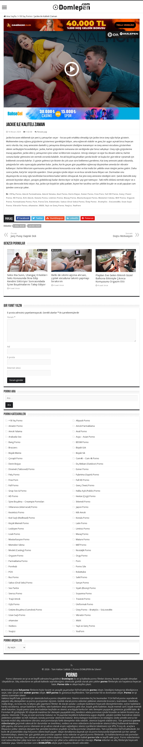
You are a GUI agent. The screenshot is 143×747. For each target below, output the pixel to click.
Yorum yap (42, 132)
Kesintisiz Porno (16, 512)
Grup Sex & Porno (18, 491)
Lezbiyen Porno (16, 528)
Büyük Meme (15, 453)
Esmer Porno (87, 194)
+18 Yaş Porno (25, 16)
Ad (8, 346)
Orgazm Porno (16, 555)
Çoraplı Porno (15, 458)
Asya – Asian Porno (85, 436)
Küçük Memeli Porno (19, 523)
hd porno (24, 690)
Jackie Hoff (34, 226)
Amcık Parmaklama (31, 194)
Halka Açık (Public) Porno (88, 491)
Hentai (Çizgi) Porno (86, 496)
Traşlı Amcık (14, 599)
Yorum (11, 317)
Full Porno (13, 485)
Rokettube (54, 202)
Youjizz (68, 205)
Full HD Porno (111, 194)
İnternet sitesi (14, 368)
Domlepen (67, 678)
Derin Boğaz (74, 194)
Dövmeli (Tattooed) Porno (22, 469)
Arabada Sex (15, 436)
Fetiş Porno (14, 474)
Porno (71, 675)
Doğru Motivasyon (123, 234)
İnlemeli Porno (83, 501)
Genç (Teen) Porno (85, 485)
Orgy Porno (82, 555)
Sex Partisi (14, 588)
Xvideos (12, 626)
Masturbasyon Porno (87, 198)
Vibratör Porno (20, 205)
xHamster (33, 205)
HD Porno (17, 198)
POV (11, 572)
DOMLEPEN (45, 743)
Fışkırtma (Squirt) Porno (87, 474)
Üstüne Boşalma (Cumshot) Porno (25, 609)
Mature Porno (83, 539)
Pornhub (13, 566)
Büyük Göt (81, 447)
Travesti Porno (83, 599)
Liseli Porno (14, 534)
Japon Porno (82, 507)
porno (104, 681)
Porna (97, 740)
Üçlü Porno (14, 604)
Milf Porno (120, 198)
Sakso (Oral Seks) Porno (72, 202)
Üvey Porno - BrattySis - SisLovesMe (103, 202)
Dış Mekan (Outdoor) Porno (89, 463)
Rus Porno (14, 577)
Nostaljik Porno (83, 550)
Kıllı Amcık (28, 198)
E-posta (11, 357)
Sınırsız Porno (15, 593)
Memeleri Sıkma (106, 198)
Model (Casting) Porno (20, 550)
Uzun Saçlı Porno (17, 615)
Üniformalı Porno (84, 604)
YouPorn (77, 205)
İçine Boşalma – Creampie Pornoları (26, 501)
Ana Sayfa (11, 16)
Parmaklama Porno (22, 202)
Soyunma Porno (84, 593)
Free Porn (99, 194)
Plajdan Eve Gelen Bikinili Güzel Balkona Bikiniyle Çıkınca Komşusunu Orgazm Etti (114, 278)
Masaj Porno (70, 198)
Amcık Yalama (49, 194)
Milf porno (52, 692)
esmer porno (31, 692)
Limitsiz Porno (56, 198)
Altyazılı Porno (83, 420)
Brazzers (13, 447)
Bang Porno (14, 442)
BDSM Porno (82, 442)
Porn (35, 202)
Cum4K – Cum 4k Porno (87, 458)
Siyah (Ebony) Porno (86, 588)
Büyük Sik (80, 453)
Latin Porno (81, 523)
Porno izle (63, 684)
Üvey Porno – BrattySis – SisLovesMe (94, 609)
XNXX (41, 205)
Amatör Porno (16, 426)
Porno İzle (43, 202)
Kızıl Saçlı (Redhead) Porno (22, 518)
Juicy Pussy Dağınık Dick (23, 234)
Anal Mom (19, 226)
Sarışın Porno (82, 582)
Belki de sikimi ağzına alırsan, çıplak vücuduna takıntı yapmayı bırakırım (70, 278)
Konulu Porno (41, 198)
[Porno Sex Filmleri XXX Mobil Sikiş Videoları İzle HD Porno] (71, 6)
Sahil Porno (81, 577)
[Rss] (71, 665)
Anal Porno (62, 194)
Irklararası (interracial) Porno (23, 507)
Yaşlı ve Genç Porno (54, 205)
